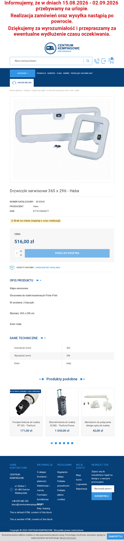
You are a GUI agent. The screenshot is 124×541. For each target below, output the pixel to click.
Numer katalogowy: (22, 201)
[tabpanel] (26, 412)
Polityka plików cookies (61, 495)
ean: (12, 211)
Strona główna (16, 90)
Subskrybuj (102, 496)
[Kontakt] (97, 61)
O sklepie (41, 472)
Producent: (17, 206)
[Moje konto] (104, 61)
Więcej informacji (68, 538)
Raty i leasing (43, 508)
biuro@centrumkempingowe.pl (27, 504)
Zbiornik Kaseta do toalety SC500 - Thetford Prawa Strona (62, 425)
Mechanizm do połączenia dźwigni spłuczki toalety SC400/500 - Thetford (98, 425)
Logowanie (81, 484)
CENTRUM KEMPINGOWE (40, 530)
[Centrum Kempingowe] (62, 48)
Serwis (40, 504)
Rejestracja (81, 488)
